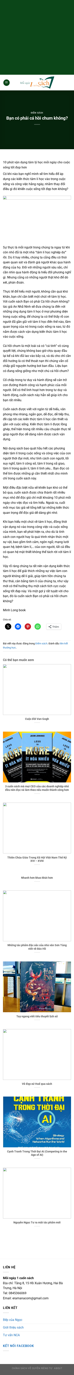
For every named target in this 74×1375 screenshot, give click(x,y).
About (58, 1368)
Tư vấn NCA (11, 1335)
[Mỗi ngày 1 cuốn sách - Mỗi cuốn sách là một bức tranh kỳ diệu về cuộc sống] (37, 82)
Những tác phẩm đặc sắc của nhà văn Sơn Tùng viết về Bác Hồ (37, 947)
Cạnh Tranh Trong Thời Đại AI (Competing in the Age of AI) (37, 1153)
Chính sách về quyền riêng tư (32, 1368)
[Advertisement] (37, 37)
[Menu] (6, 82)
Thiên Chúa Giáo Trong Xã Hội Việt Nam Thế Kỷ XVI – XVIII (37, 859)
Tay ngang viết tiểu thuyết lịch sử (37, 1016)
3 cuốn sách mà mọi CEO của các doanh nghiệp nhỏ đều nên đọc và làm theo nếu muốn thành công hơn (37, 788)
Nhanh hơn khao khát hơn (37, 877)
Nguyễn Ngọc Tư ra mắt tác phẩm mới (37, 1222)
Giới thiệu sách (13, 1327)
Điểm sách (37, 113)
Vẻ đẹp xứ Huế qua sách (37, 1083)
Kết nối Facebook (18, 1346)
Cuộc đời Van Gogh (37, 718)
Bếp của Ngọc (12, 1320)
